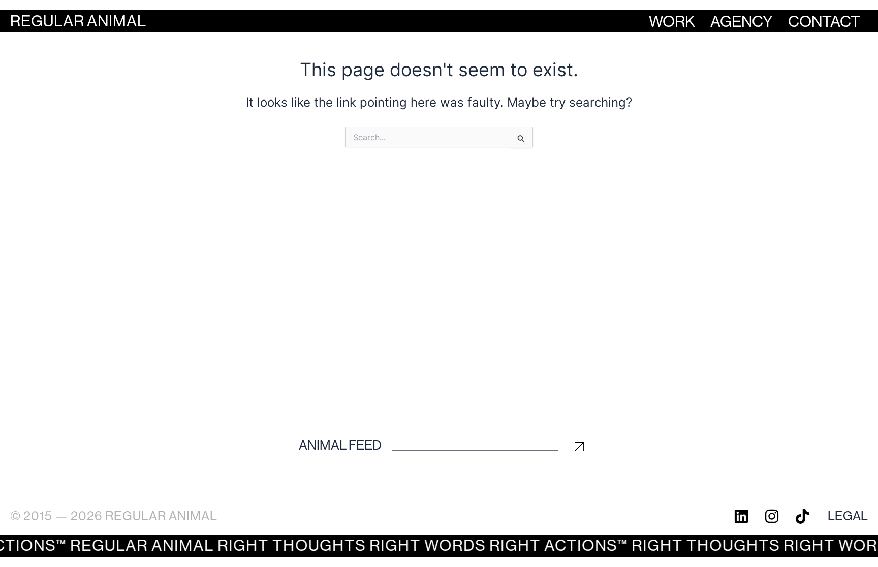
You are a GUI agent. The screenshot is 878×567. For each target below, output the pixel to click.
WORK (672, 21)
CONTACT (824, 21)
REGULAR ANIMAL (78, 21)
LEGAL (848, 516)
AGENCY (741, 21)
